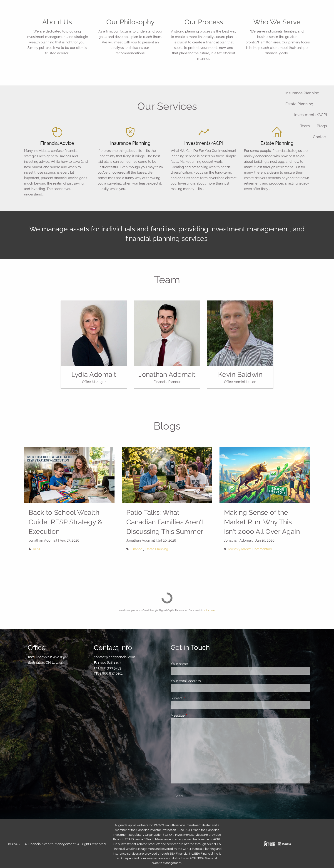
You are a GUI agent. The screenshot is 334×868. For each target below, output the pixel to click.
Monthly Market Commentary (250, 549)
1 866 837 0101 (111, 673)
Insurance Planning (302, 93)
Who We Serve (277, 22)
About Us (57, 22)
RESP (37, 549)
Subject (193, 698)
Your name (196, 664)
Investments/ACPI (310, 115)
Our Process (203, 22)
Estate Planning (299, 104)
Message (194, 715)
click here (209, 610)
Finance (136, 549)
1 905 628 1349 (109, 662)
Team (305, 126)
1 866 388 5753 (109, 668)
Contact (320, 137)
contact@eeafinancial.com (114, 657)
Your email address (202, 681)
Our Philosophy (130, 22)
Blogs (322, 126)
